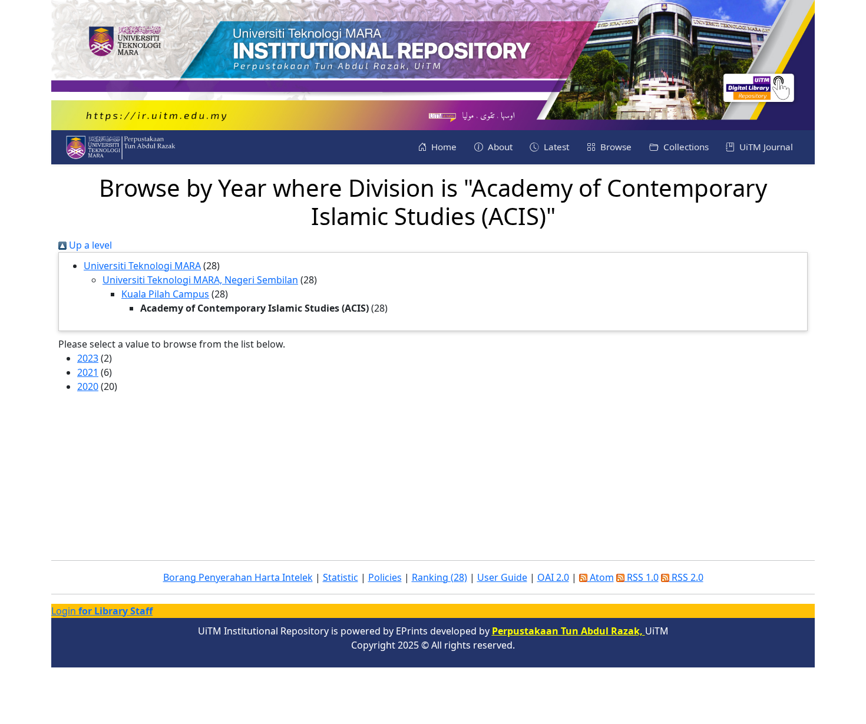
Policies (385, 577)
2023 (87, 358)
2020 (87, 386)
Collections (685, 147)
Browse (615, 147)
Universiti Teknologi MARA (142, 265)
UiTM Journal (765, 147)
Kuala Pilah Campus (165, 293)
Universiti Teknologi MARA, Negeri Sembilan (200, 279)
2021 (87, 372)
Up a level (89, 245)
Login (102, 610)
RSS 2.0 (686, 577)
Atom (600, 577)
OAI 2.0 (553, 577)
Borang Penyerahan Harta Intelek (238, 577)
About (499, 147)
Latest (555, 147)
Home (443, 147)
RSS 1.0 (641, 577)
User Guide (502, 577)
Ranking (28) (439, 577)
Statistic (340, 577)
